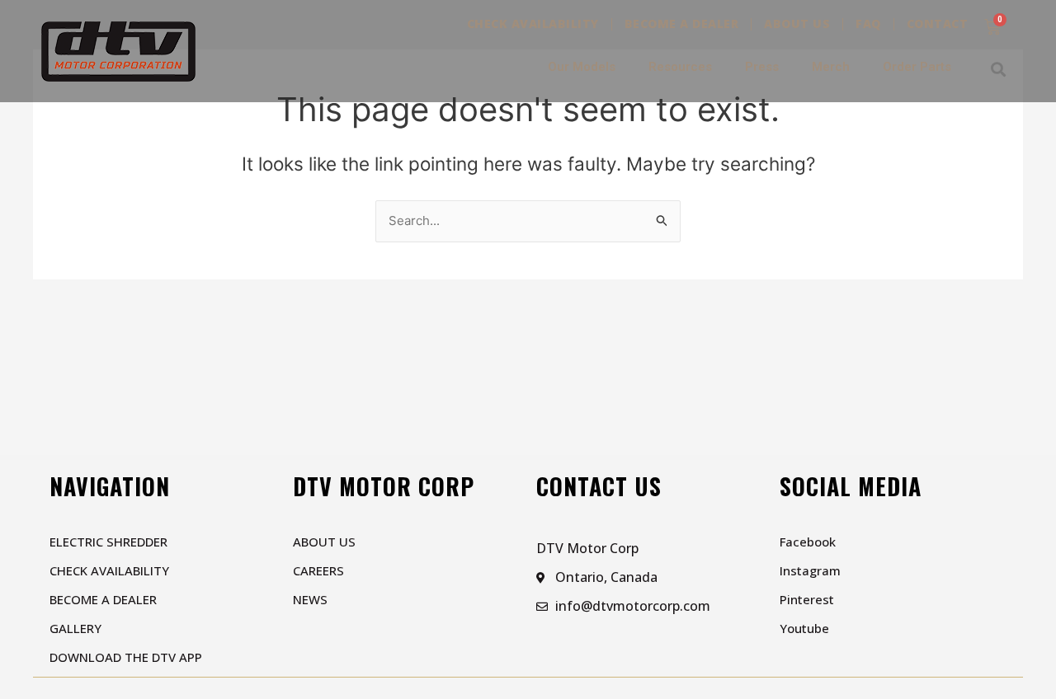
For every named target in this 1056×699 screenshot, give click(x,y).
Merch (831, 66)
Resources (680, 66)
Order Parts (917, 66)
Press (762, 66)
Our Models (581, 66)
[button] (997, 69)
